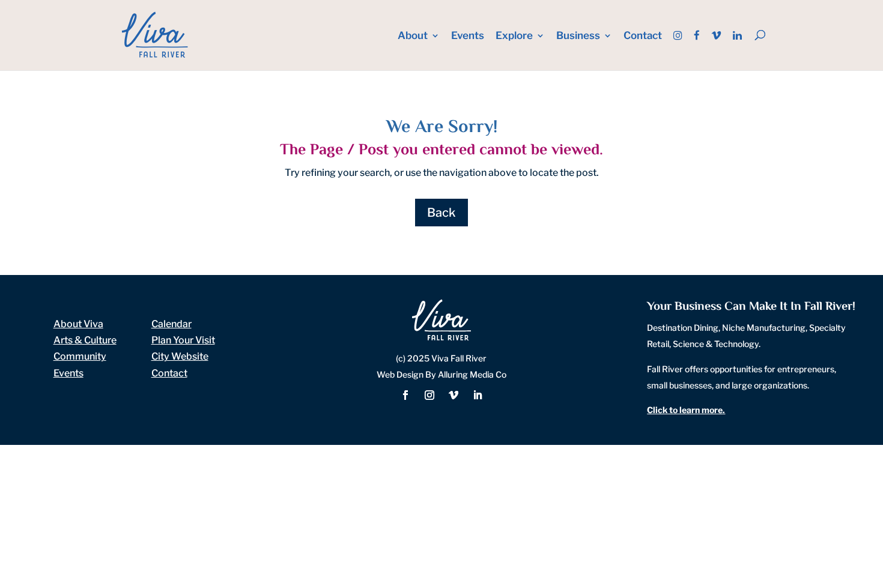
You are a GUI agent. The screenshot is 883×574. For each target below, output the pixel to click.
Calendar (171, 324)
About (413, 36)
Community (79, 356)
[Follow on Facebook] (405, 395)
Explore (514, 36)
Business (578, 36)
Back (441, 212)
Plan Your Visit (183, 340)
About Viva (78, 324)
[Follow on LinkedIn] (477, 395)
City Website (179, 356)
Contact (643, 36)
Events (467, 36)
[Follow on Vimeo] (453, 395)
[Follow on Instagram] (429, 395)
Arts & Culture (85, 340)
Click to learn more (685, 410)
